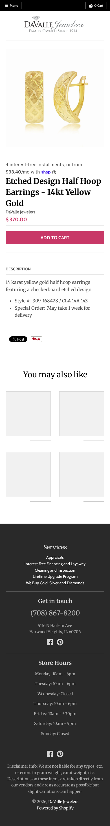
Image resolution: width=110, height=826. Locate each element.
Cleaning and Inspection (55, 570)
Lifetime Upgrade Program (55, 576)
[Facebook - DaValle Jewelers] (50, 642)
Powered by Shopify (55, 808)
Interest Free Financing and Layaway (55, 563)
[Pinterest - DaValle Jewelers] (60, 642)
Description (18, 268)
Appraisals (55, 557)
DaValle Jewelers (20, 212)
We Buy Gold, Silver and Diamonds (55, 582)
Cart (98, 5)
